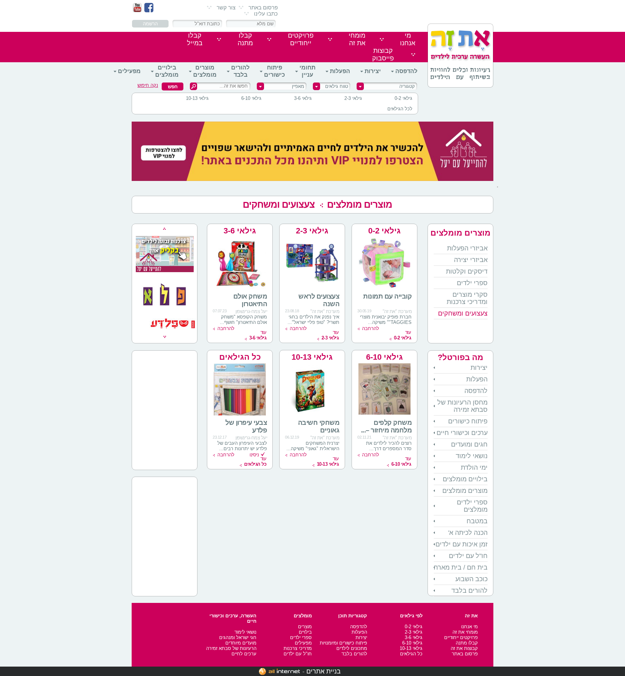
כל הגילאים (240, 357)
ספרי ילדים (472, 283)
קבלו (245, 39)
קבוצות (383, 54)
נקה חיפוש (147, 85)
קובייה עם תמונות (387, 296)
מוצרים (305, 626)
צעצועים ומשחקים (279, 204)
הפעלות (340, 71)
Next (164, 337)
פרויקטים (301, 39)
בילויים (305, 632)
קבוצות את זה (464, 648)
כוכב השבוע (471, 579)
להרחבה (370, 328)
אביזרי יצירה (471, 259)
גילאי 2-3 (353, 98)
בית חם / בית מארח (461, 567)
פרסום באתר (263, 7)
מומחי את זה (465, 632)
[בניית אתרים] (279, 671)
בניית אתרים (323, 671)
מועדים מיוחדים (240, 643)
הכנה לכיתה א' (468, 532)
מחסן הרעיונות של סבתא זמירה (462, 406)
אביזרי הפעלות (467, 248)
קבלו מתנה (467, 643)
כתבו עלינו (266, 13)
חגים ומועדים (469, 444)
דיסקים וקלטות (467, 271)
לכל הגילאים (399, 108)
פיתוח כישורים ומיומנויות (343, 643)
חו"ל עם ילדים (468, 555)
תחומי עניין (307, 71)
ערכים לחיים (243, 653)
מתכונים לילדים (351, 648)
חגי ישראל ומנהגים (237, 637)
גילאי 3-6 (303, 98)
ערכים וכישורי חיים (462, 432)
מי (407, 39)
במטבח (477, 521)
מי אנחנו (469, 626)
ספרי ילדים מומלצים (472, 506)
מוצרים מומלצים (205, 71)
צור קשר (226, 7)
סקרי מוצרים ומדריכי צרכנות (467, 298)
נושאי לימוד (472, 456)
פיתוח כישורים (274, 71)
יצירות (373, 71)
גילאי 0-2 (403, 98)
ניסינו (254, 454)
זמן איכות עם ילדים (461, 544)
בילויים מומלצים (167, 71)
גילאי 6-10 (251, 98)
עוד (402, 335)
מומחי (357, 39)
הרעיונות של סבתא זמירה (231, 648)
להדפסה (406, 71)
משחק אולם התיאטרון (250, 300)
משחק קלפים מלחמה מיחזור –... (386, 426)
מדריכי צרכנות (298, 648)
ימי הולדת (474, 467)
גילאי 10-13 (197, 98)
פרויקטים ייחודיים (461, 637)
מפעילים (129, 71)
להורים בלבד (240, 71)
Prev (164, 229)
